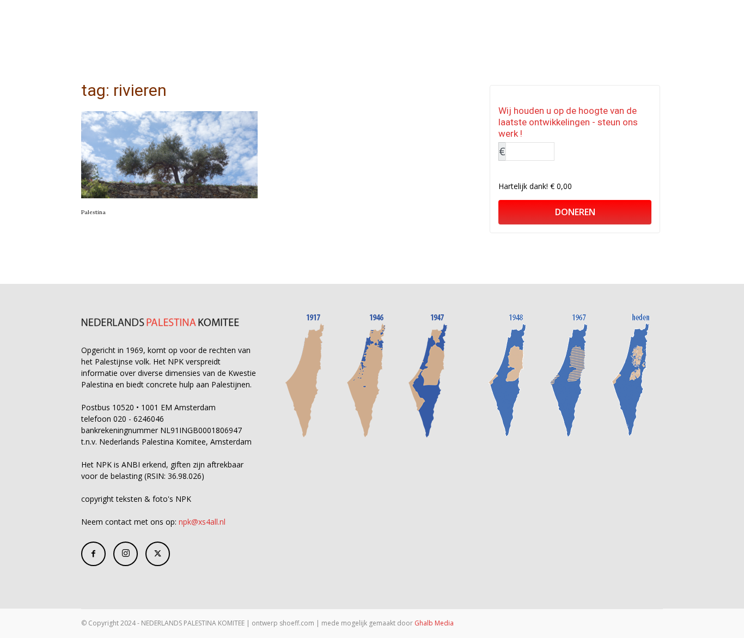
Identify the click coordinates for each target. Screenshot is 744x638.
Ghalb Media (434, 623)
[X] (157, 554)
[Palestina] (169, 154)
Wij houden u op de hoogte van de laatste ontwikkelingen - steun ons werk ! (568, 122)
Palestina (93, 212)
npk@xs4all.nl (202, 522)
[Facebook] (93, 554)
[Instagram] (125, 554)
